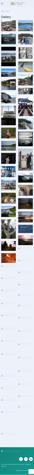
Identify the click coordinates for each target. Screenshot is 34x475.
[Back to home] (17, 3)
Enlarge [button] (8, 27)
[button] (2, 3)
